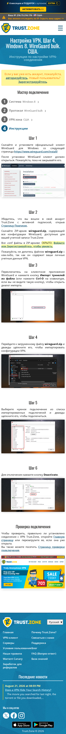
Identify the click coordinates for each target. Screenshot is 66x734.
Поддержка (38, 643)
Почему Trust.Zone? (43, 632)
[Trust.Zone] (20, 28)
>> (36, 18)
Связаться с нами (42, 637)
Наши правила (12, 653)
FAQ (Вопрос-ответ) (43, 653)
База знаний (39, 658)
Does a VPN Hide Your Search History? (28, 690)
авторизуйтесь (17, 78)
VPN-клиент (10, 637)
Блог (34, 648)
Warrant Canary (13, 658)
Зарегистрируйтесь (32, 82)
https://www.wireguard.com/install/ (36, 151)
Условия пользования (17, 648)
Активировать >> (33, 9)
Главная (8, 632)
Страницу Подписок (14, 225)
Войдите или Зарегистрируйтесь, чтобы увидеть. (33, 244)
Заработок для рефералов (12, 665)
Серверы (8, 643)
